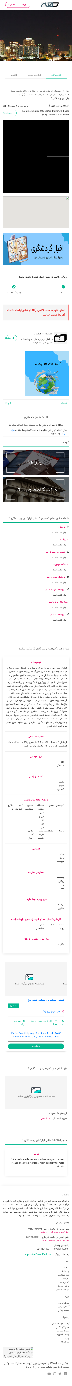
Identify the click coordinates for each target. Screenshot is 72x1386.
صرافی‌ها (65, 1342)
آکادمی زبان (63, 1306)
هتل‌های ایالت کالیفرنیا (59, 94)
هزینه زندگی (63, 1310)
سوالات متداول (62, 1289)
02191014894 (35, 1229)
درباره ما (65, 1268)
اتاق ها (14, 75)
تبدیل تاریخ (63, 1303)
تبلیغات (66, 1279)
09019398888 (32, 1237)
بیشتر (8, 338)
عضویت (11, 4)
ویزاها (66, 1338)
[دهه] (65, 5)
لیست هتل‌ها (63, 1331)
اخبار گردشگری (62, 1327)
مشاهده (36, 1046)
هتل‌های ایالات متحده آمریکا (22, 91)
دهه (67, 91)
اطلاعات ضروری (34, 75)
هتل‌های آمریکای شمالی (50, 91)
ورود (24, 4)
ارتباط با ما (64, 1271)
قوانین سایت (63, 1286)
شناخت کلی (56, 75)
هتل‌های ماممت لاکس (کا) (33, 94)
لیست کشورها (62, 1334)
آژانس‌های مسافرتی (60, 1324)
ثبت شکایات (63, 1275)
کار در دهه (64, 1282)
